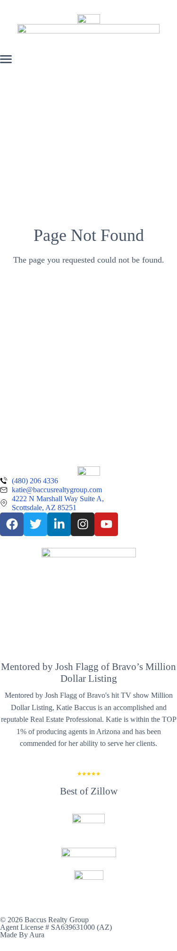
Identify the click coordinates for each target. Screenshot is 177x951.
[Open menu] (6, 59)
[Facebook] (12, 524)
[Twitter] (35, 524)
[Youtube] (106, 524)
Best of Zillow (89, 791)
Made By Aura (22, 935)
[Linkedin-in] (59, 524)
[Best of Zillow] (89, 774)
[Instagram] (82, 524)
